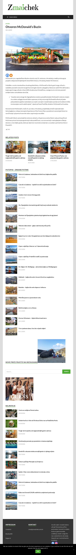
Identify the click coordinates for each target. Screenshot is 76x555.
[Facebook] (7, 75)
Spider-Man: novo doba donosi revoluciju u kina (34, 472)
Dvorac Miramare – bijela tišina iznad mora (33, 318)
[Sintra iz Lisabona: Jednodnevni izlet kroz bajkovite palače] (11, 174)
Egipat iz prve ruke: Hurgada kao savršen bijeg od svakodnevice (39, 236)
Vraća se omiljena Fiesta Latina (28, 410)
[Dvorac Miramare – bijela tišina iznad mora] (11, 318)
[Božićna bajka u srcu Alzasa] (11, 308)
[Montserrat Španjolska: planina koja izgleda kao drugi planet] (11, 215)
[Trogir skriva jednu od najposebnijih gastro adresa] (16, 148)
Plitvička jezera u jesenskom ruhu (30, 297)
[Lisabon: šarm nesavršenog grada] (11, 195)
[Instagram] (56, 543)
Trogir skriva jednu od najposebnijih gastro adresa (15, 157)
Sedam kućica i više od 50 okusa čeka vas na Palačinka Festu (38, 420)
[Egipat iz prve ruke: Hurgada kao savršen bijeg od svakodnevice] (11, 236)
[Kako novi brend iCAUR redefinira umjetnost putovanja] (11, 492)
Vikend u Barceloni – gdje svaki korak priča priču (35, 225)
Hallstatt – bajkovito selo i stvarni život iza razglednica (36, 277)
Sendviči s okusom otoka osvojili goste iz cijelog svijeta (36, 158)
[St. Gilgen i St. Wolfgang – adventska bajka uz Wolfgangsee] (11, 267)
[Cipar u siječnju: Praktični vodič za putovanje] (11, 257)
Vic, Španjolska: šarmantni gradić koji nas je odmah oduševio (38, 205)
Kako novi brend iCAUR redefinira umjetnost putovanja (37, 492)
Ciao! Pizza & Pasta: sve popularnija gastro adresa (59, 157)
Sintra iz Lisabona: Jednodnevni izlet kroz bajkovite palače (38, 174)
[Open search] (68, 17)
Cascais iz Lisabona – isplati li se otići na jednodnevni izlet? (37, 184)
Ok (38, 551)
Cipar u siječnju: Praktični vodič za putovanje (33, 256)
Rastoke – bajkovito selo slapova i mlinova (32, 287)
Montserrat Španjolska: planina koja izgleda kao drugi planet (38, 215)
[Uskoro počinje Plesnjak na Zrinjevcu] (11, 462)
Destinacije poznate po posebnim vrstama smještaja (35, 441)
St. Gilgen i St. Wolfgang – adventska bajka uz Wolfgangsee (38, 267)
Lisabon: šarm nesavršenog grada (29, 195)
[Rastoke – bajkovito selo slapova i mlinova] (11, 287)
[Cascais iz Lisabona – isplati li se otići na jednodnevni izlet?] (11, 185)
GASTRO (8, 23)
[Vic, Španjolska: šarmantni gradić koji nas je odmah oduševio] (11, 205)
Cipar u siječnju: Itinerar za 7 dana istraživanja (34, 246)
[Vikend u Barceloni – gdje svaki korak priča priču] (11, 226)
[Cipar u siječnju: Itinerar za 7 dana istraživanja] (11, 246)
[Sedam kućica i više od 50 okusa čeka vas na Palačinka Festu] (11, 421)
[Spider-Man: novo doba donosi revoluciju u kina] (11, 472)
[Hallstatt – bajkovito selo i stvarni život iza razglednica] (11, 277)
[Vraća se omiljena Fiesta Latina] (11, 410)
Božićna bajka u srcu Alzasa (27, 308)
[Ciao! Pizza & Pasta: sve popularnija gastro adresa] (60, 148)
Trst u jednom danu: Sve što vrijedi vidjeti (32, 328)
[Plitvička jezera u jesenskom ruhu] (11, 298)
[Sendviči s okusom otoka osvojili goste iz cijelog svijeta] (38, 148)
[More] (11, 75)
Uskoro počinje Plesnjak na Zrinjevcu (31, 461)
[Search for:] (38, 372)
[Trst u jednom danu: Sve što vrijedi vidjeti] (11, 328)
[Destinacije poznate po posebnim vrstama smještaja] (11, 441)
